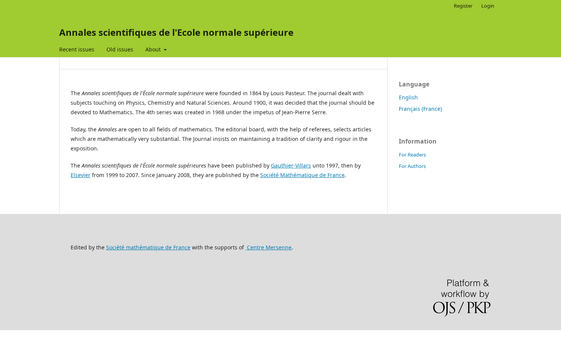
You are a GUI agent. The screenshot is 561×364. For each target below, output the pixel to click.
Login (487, 5)
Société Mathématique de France (302, 175)
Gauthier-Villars (291, 165)
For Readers (412, 154)
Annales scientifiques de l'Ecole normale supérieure (176, 32)
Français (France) (420, 108)
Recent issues (76, 49)
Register (463, 5)
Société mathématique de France (148, 247)
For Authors (412, 166)
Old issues (119, 49)
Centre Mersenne (268, 247)
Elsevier (80, 175)
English (408, 97)
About (153, 49)
